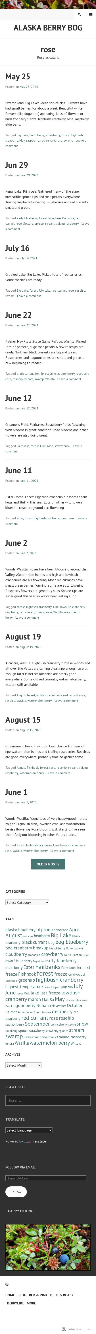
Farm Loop (68, 968)
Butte (69, 948)
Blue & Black (62, 1295)
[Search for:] (48, 1100)
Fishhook (33, 768)
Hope (55, 987)
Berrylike (15, 1303)
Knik (27, 993)
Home (10, 1295)
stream (49, 224)
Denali (86, 955)
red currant (47, 140)
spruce (39, 224)
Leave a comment (29, 296)
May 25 (17, 76)
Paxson (21, 1012)
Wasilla (50, 379)
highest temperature (24, 986)
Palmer (11, 1011)
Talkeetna (31, 1037)
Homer (47, 987)
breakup (40, 948)
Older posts (48, 864)
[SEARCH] (79, 14)
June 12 (18, 398)
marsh (34, 999)
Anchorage (59, 929)
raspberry (32, 140)
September (37, 1023)
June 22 (18, 315)
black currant (25, 374)
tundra (9, 1043)
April (74, 929)
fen (37, 374)
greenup (26, 980)
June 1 (16, 792)
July (41, 290)
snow (82, 1023)
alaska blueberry (20, 929)
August (21, 695)
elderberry (53, 135)
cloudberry (16, 954)
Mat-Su (48, 999)
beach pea (28, 936)
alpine (43, 929)
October (74, 1005)
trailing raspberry (67, 224)
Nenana (43, 1005)
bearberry (42, 935)
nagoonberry (66, 374)
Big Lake (22, 135)
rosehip (80, 290)
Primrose (68, 218)
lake (58, 218)
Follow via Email (20, 1167)
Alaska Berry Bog (48, 27)
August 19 (23, 636)
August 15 (23, 719)
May (22, 140)
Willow (76, 1043)
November (59, 1006)
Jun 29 (16, 164)
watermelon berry (39, 701)
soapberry (11, 1031)
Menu (90, 14)
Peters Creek (33, 1012)
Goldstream (11, 980)
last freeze (50, 993)
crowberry (52, 954)
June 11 (18, 470)
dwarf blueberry (18, 960)
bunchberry (36, 135)
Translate (39, 1141)
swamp (68, 140)
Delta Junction (73, 955)
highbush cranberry (46, 518)
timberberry (48, 1037)
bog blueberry (71, 941)
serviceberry (59, 1024)
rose (59, 140)
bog (51, 942)
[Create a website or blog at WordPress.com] (6, 1284)
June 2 (16, 542)
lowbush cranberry (72, 607)
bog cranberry (18, 948)
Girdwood (76, 974)
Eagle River (38, 961)
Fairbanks (23, 446)
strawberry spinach (57, 1031)
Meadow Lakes (73, 1000)
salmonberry (14, 1024)
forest (66, 135)
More (31, 1303)
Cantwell (78, 948)
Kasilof (20, 993)
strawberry (61, 446)
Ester (20, 518)
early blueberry (27, 218)
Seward (28, 224)
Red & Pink (38, 1295)
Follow (15, 1192)
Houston (66, 987)
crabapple (34, 955)
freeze (60, 974)
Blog (21, 1295)
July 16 (17, 248)
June (51, 218)
